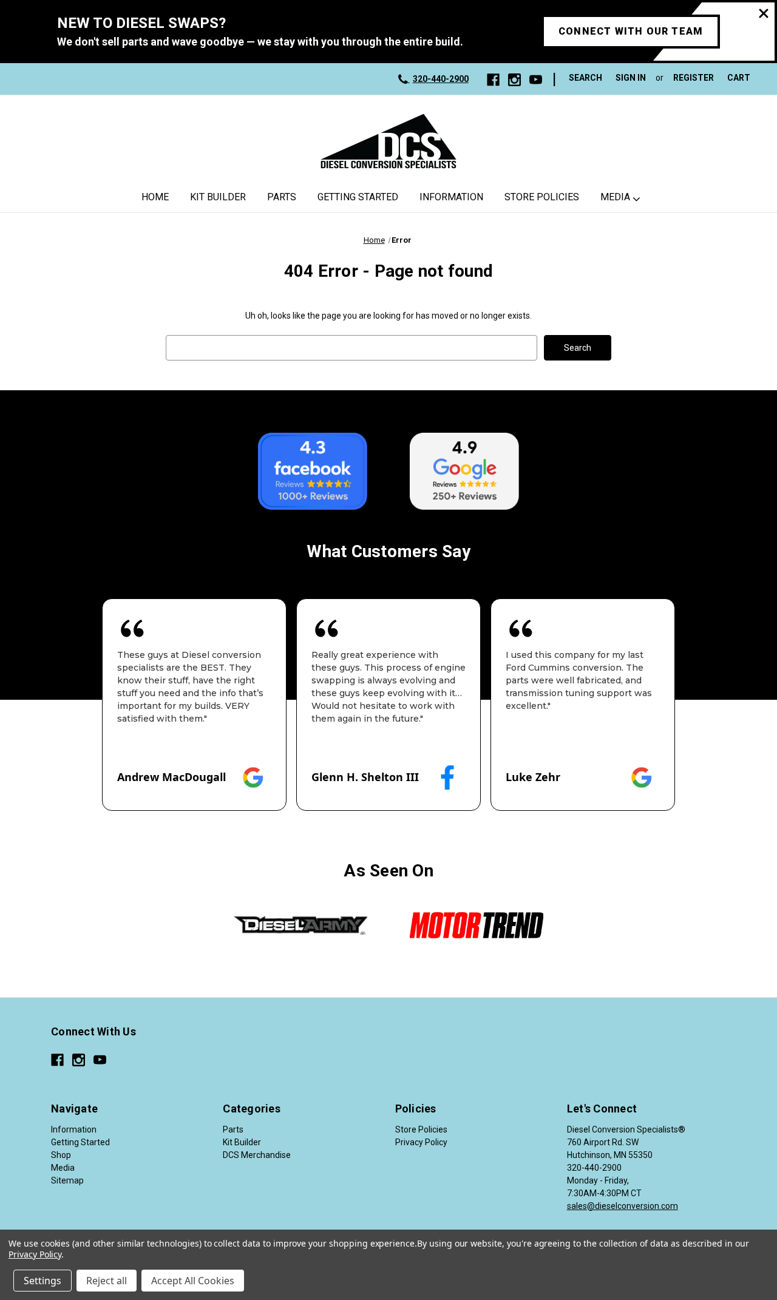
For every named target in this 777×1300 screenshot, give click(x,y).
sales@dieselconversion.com (622, 1206)
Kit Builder (218, 197)
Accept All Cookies (192, 1280)
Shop (61, 1155)
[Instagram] (514, 79)
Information (451, 197)
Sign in (631, 78)
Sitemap (67, 1180)
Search (585, 78)
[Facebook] (493, 79)
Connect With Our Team (630, 31)
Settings (42, 1280)
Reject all (106, 1280)
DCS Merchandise (257, 1155)
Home (155, 197)
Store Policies (541, 197)
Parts (281, 197)
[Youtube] (535, 79)
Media (615, 197)
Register (693, 78)
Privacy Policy (421, 1142)
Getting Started (357, 197)
